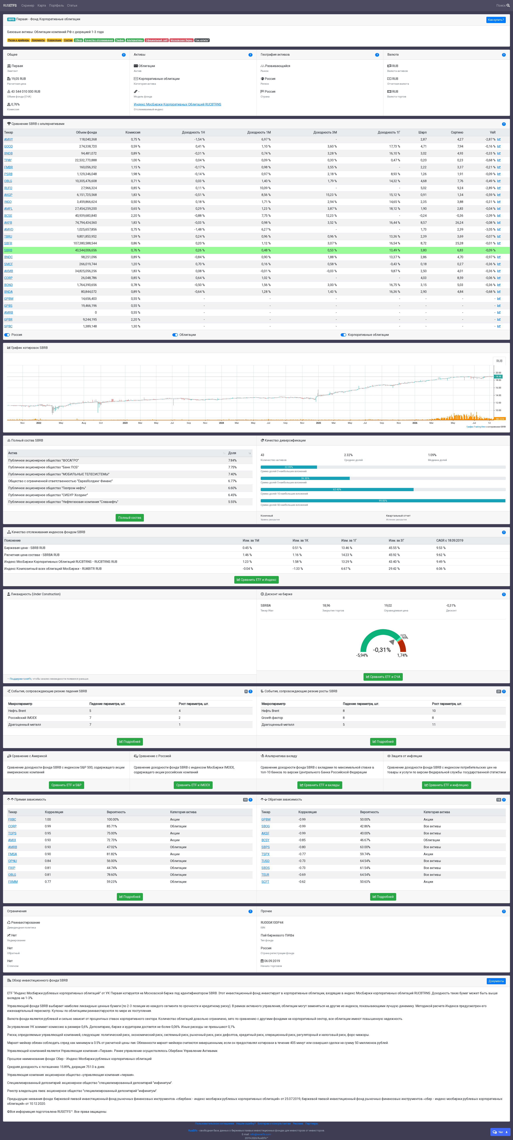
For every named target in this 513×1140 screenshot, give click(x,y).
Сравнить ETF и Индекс (258, 580)
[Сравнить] (499, 139)
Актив (12, 453)
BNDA (8, 292)
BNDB (8, 153)
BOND (8, 285)
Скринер (27, 5)
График (120, 40)
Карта (41, 5)
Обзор (78, 40)
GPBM (8, 299)
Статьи (72, 5)
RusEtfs (192, 1130)
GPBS (8, 306)
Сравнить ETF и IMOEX (193, 785)
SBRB (8, 250)
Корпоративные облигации (368, 335)
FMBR (8, 167)
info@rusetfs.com (260, 1134)
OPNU (12, 861)
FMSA (12, 854)
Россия (16, 335)
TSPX (266, 854)
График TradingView (476, 427)
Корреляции (54, 40)
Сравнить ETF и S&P (67, 785)
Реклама (298, 1123)
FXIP (11, 868)
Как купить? (496, 19)
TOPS (12, 833)
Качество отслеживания (99, 40)
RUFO (8, 188)
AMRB (8, 312)
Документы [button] (496, 981)
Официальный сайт (157, 40)
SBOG (266, 826)
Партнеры (311, 1123)
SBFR (8, 243)
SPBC (8, 326)
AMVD (8, 229)
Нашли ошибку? (245, 1123)
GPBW (266, 819)
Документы (38, 40)
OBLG (8, 181)
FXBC (12, 819)
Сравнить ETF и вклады (321, 785)
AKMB (8, 271)
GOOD (8, 146)
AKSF (265, 833)
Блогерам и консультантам (274, 1123)
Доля (232, 453)
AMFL (8, 209)
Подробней (131, 742)
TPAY (8, 160)
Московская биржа (182, 40)
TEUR (265, 875)
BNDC (8, 257)
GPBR (8, 319)
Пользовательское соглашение (214, 1123)
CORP (8, 278)
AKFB (8, 223)
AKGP (8, 195)
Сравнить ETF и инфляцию (448, 785)
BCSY (265, 840)
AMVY (8, 139)
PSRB (8, 174)
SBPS (266, 847)
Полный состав (129, 518)
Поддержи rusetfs (20, 678)
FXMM (13, 882)
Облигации (188, 335)
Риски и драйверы (18, 40)
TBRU (8, 236)
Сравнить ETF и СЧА (384, 677)
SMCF (8, 264)
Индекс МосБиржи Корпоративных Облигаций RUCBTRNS (177, 104)
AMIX (12, 840)
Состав (68, 40)
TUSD (266, 861)
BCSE (8, 216)
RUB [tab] (499, 361)
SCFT (265, 882)
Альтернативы (135, 40)
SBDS (266, 868)
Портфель (56, 5)
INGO (8, 202)
